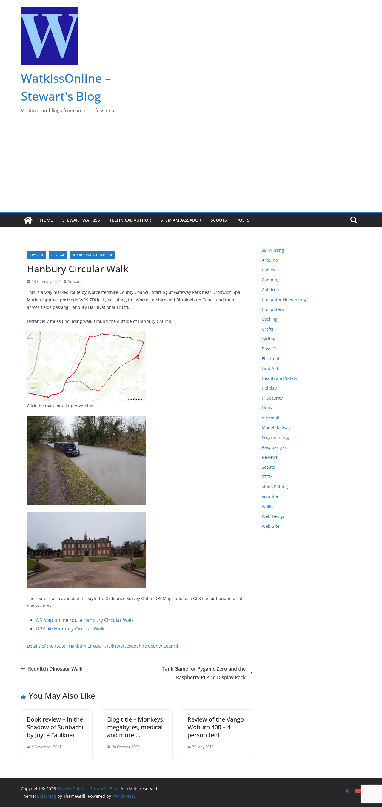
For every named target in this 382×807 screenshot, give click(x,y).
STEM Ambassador (181, 220)
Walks (267, 506)
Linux (267, 408)
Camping (271, 280)
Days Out (36, 255)
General (57, 255)
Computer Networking (284, 299)
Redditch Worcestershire (92, 255)
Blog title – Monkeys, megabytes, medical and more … (135, 727)
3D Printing (273, 250)
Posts (242, 220)
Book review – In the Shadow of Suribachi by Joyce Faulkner (55, 727)
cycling (268, 339)
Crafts (268, 329)
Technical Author (130, 220)
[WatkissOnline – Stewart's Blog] (28, 220)
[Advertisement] (191, 167)
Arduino (270, 260)
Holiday (269, 388)
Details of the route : (48, 646)
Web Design (274, 516)
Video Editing (275, 487)
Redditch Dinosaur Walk (55, 668)
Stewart (74, 281)
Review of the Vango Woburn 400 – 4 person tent (215, 727)
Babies (268, 270)
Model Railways (277, 427)
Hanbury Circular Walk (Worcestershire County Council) (124, 646)
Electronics (273, 358)
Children (270, 289)
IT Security (272, 398)
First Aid (270, 368)
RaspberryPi (274, 447)
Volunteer (271, 496)
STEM (267, 477)
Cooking (270, 319)
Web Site (270, 526)
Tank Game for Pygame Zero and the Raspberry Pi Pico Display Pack (204, 673)
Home (46, 220)
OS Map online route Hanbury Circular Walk (85, 620)
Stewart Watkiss (81, 220)
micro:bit (271, 418)
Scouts (219, 220)
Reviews (270, 457)
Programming (275, 437)
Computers (273, 309)
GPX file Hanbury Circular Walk (70, 628)
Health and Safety (279, 378)
